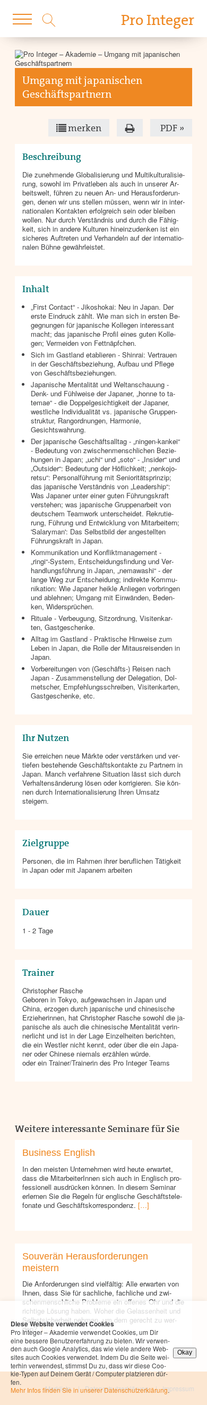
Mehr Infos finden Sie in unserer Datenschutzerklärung (89, 1389)
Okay (184, 1352)
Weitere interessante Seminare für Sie (97, 1128)
